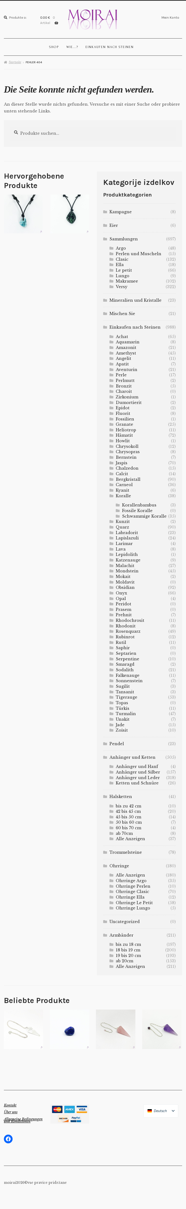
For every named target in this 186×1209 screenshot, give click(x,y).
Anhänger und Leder (138, 777)
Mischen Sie (122, 313)
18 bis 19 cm (128, 950)
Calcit (122, 473)
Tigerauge (126, 697)
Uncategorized (124, 921)
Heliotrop (126, 429)
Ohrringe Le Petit (134, 902)
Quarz (122, 527)
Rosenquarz (128, 631)
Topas (122, 702)
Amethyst (126, 353)
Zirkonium (127, 397)
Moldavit (125, 582)
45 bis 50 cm (128, 816)
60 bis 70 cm (128, 827)
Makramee (127, 281)
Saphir (123, 647)
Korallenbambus (139, 505)
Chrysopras (128, 451)
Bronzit (124, 386)
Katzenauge (128, 560)
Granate (124, 424)
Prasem (123, 609)
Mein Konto (170, 17)
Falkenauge (128, 675)
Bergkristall (128, 479)
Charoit (124, 391)
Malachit (125, 565)
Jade (120, 724)
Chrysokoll (127, 446)
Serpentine (127, 658)
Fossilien (125, 419)
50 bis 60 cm (129, 822)
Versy (121, 286)
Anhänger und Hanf (137, 766)
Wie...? (72, 47)
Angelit (123, 358)
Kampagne (120, 211)
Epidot (123, 407)
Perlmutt (125, 380)
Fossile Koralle (137, 510)
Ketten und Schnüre (137, 783)
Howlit (123, 440)
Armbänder (121, 935)
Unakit (123, 719)
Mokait (123, 576)
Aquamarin (128, 342)
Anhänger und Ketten (132, 757)
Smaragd (125, 664)
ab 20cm (124, 960)
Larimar (124, 543)
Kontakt (10, 1105)
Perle (121, 374)
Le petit (124, 270)
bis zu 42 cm (128, 806)
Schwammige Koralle (144, 516)
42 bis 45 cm (128, 811)
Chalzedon (127, 468)
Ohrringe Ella (130, 897)
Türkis (122, 708)
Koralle (123, 495)
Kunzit (123, 521)
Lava (121, 549)
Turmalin (126, 713)
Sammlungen (123, 239)
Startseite (15, 62)
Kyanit (122, 490)
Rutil (121, 642)
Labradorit (127, 532)
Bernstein (126, 457)
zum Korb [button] (23, 213)
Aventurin (126, 369)
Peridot (123, 603)
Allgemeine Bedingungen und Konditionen (23, 1120)
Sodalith (125, 669)
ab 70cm (124, 833)
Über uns (10, 1112)
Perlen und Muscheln (138, 253)
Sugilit (123, 686)
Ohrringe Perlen (133, 886)
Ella (120, 264)
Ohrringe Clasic (132, 891)
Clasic (122, 259)
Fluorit (123, 413)
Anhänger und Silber (138, 772)
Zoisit (122, 730)
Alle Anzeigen (130, 838)
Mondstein (127, 571)
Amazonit (126, 347)
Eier (113, 225)
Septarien (126, 653)
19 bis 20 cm (128, 955)
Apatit (122, 364)
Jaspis (121, 462)
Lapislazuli (127, 538)
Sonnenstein (129, 680)
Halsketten (120, 796)
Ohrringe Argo (131, 880)
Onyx (121, 593)
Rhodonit (126, 626)
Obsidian (125, 587)
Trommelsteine (125, 852)
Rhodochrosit (130, 620)
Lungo (122, 275)
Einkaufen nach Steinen (109, 47)
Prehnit (124, 614)
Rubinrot (125, 636)
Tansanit (125, 691)
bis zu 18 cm (128, 944)
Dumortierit (129, 402)
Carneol (124, 484)
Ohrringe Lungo (133, 908)
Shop (54, 47)
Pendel (116, 743)
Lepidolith (127, 554)
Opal (121, 598)
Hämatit (124, 435)
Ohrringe (119, 865)
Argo (121, 248)
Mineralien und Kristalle (135, 300)
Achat (122, 336)
